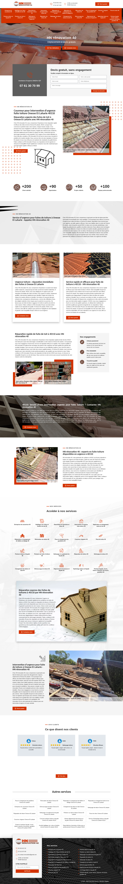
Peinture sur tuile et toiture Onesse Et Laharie (74, 813)
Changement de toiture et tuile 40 (67, 17)
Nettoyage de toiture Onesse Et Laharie (98, 807)
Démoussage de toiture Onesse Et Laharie (49, 807)
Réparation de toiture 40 (43, 17)
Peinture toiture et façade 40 (8, 17)
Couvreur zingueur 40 (103, 11)
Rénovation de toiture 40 (79, 11)
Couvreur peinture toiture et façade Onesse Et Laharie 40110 (49, 819)
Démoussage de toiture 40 (79, 17)
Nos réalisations (54, 48)
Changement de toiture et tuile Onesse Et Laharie (73, 807)
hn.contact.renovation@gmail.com (27, 854)
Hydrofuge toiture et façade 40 (103, 17)
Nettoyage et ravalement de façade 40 (32, 18)
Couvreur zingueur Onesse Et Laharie (24, 819)
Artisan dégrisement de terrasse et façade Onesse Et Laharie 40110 (73, 819)
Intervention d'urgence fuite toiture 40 (44, 12)
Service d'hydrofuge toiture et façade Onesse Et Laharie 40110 (99, 819)
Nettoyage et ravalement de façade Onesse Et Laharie (49, 813)
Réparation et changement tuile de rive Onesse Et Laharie (98, 801)
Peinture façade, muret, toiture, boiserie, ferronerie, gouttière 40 (115, 18)
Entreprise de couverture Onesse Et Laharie (24, 807)
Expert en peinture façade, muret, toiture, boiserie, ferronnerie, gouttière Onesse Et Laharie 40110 (24, 826)
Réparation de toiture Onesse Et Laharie (24, 813)
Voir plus (62, 776)
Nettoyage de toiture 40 (55, 17)
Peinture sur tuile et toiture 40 (20, 17)
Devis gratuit (103, 4)
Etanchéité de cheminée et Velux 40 (32, 12)
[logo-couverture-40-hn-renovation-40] (23, 6)
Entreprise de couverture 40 (8, 11)
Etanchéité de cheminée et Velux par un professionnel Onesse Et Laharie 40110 (74, 826)
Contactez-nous (71, 48)
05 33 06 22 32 (57, 2)
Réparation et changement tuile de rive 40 (55, 12)
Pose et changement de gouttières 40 (91, 11)
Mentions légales (104, 881)
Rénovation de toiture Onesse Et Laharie (49, 801)
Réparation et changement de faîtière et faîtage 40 (67, 12)
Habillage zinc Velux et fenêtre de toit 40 (20, 11)
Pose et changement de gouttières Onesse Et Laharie (24, 801)
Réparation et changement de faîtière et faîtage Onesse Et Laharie (74, 801)
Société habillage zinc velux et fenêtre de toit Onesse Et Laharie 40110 (49, 826)
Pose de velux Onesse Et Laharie (98, 813)
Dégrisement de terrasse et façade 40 (91, 17)
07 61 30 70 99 (57, 5)
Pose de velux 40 (114, 10)
